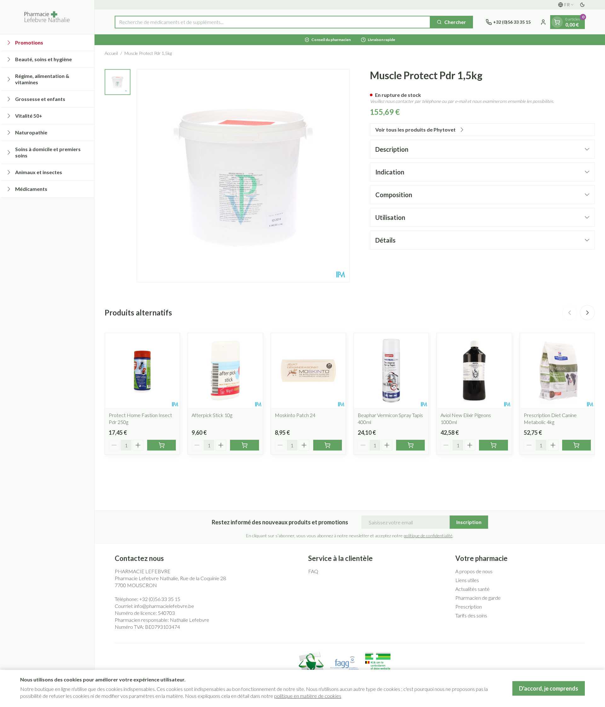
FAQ (313, 571)
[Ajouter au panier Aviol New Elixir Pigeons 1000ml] (493, 445)
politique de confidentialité (428, 535)
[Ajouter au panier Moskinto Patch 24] (327, 445)
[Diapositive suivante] (587, 312)
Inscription (468, 522)
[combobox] (272, 22)
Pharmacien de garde (478, 598)
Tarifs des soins (471, 615)
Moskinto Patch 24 (295, 415)
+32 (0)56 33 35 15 (159, 599)
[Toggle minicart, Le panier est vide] (557, 22)
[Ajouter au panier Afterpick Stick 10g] (244, 445)
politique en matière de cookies (307, 696)
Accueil (111, 53)
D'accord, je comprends (548, 688)
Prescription (468, 607)
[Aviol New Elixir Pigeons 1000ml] (474, 370)
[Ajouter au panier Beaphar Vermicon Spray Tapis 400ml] (410, 445)
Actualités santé (472, 589)
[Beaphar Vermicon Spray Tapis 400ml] (391, 370)
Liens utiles (467, 580)
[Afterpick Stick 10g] (225, 370)
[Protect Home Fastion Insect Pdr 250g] (142, 370)
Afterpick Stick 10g (212, 415)
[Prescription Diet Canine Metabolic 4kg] (557, 370)
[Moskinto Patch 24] (308, 370)
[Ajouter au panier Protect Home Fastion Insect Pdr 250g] (161, 445)
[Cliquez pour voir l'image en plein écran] (243, 175)
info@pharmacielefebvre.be (164, 606)
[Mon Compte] (543, 22)
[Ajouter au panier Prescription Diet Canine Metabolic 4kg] (576, 445)
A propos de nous (474, 571)
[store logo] (47, 17)
